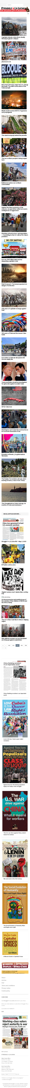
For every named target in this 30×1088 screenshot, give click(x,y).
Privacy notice (6, 988)
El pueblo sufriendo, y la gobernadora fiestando (13, 455)
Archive (4, 980)
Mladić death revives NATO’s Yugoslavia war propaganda (14, 111)
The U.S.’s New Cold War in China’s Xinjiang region (15, 620)
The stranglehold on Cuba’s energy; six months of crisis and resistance (14, 504)
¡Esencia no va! (6, 62)
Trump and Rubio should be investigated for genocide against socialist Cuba (14, 383)
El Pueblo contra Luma (8, 565)
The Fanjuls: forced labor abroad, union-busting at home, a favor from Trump (14, 479)
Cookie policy (6, 991)
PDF (3, 983)
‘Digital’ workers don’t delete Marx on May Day (15, 592)
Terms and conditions (8, 985)
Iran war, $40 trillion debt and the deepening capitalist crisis (12, 260)
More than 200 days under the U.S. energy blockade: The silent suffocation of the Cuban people (15, 86)
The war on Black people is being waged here (14, 159)
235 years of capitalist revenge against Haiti (14, 309)
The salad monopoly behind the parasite (14, 135)
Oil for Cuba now (7, 407)
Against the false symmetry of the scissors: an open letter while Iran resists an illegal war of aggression (14, 209)
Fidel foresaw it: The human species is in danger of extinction (14, 284)
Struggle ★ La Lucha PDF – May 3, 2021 (14, 541)
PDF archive (5, 1051)
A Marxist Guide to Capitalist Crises (13, 956)
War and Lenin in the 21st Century (13, 878)
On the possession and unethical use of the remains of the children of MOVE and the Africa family (14, 601)
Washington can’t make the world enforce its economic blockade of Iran (15, 430)
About (3, 977)
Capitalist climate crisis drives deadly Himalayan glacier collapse (13, 38)
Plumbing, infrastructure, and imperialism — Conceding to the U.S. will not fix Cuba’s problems (15, 235)
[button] (28, 13)
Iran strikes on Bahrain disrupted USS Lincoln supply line (13, 358)
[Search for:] (15, 4)
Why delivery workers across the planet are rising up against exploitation (14, 639)
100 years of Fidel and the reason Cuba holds (14, 334)
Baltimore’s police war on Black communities (11, 183)
